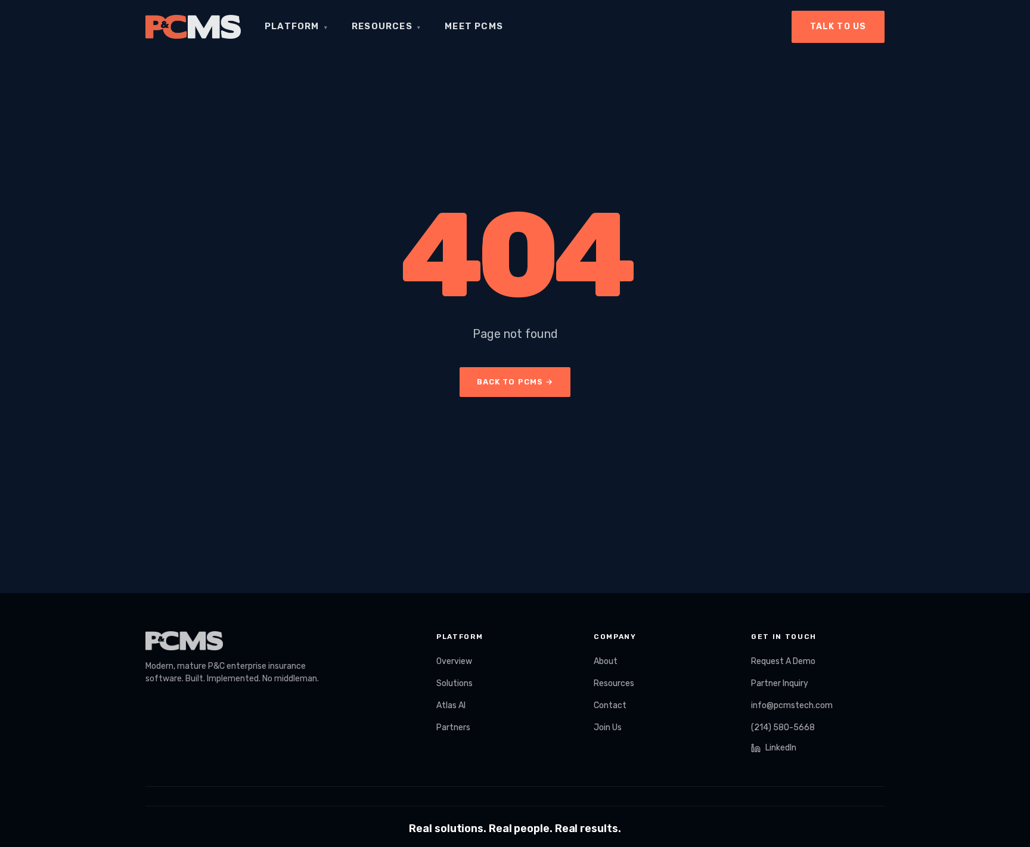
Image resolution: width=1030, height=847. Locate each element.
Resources (386, 26)
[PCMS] (193, 26)
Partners (453, 727)
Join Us (608, 727)
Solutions (454, 683)
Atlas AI (451, 705)
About (606, 661)
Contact (610, 705)
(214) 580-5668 (783, 727)
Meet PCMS (474, 26)
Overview (454, 661)
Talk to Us (838, 26)
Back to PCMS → (515, 381)
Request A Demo (783, 661)
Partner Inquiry (779, 683)
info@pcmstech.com (792, 705)
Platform (296, 26)
